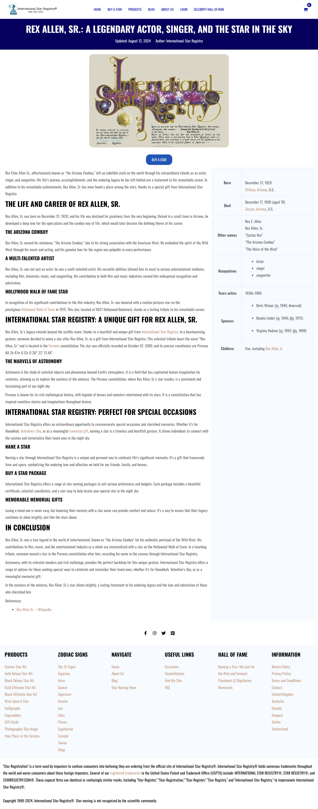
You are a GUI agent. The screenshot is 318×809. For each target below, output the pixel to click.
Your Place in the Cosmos (22, 736)
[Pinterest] (173, 633)
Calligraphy (12, 708)
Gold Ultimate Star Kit (20, 687)
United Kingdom (283, 694)
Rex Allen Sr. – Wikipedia (34, 609)
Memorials (225, 687)
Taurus (62, 742)
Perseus (54, 345)
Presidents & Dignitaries (235, 680)
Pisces (62, 722)
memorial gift (78, 431)
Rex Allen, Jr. (274, 348)
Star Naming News (124, 687)
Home (97, 9)
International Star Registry (160, 332)
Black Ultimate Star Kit (21, 694)
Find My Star (173, 680)
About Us (167, 9)
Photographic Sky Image (21, 729)
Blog (151, 9)
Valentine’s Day (30, 431)
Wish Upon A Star (17, 701)
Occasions (172, 666)
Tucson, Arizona (255, 209)
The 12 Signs (66, 666)
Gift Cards (12, 722)
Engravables (13, 715)
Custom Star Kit (16, 666)
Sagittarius (65, 729)
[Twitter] (164, 633)
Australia (278, 701)
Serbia (276, 722)
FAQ (167, 687)
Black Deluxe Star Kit (19, 680)
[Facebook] (145, 633)
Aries (61, 680)
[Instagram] (154, 633)
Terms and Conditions (286, 680)
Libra (61, 715)
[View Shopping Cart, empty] (305, 9)
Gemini (63, 701)
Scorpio (63, 736)
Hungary (277, 715)
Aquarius (64, 673)
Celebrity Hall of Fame (209, 9)
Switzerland (280, 729)
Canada (277, 708)
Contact (277, 687)
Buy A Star (115, 9)
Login (183, 9)
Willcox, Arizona (256, 189)
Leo (60, 708)
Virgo (61, 749)
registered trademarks (125, 773)
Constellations (174, 673)
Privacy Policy (281, 673)
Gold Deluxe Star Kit (19, 673)
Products (135, 9)
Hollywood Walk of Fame (38, 309)
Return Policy (281, 666)
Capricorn (64, 694)
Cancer (63, 687)
